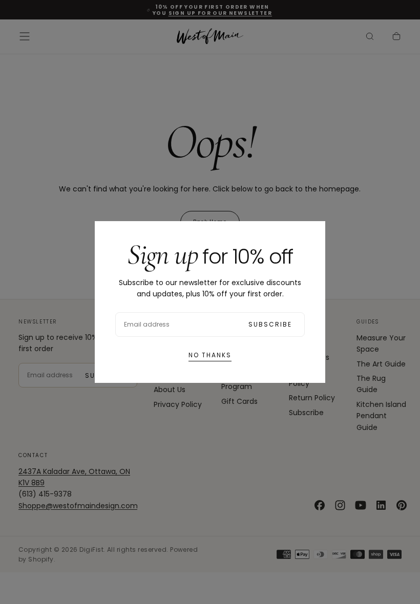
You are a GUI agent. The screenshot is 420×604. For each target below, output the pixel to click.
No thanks (210, 355)
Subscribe (270, 324)
